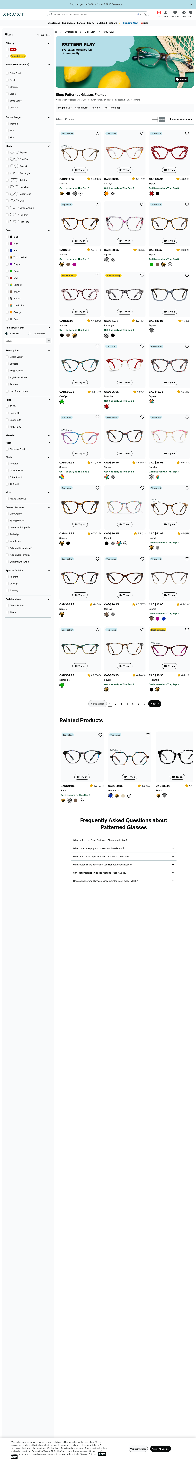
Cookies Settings (138, 1448)
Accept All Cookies (161, 1448)
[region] (98, 1449)
